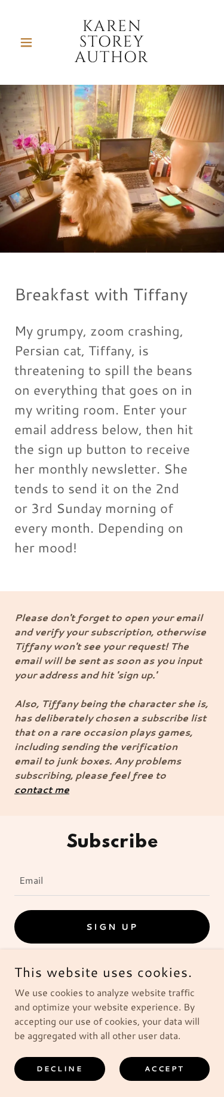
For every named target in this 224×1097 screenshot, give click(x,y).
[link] (112, 42)
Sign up (112, 927)
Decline (59, 1069)
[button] (29, 42)
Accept (165, 1069)
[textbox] (112, 879)
